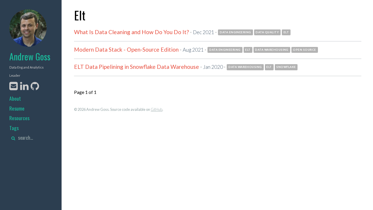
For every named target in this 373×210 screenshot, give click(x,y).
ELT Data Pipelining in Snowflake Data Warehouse (136, 66)
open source (304, 49)
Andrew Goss (29, 56)
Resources (19, 118)
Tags (14, 128)
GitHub (156, 109)
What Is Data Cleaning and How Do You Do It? (131, 32)
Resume (16, 108)
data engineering (235, 32)
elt (286, 32)
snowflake (286, 67)
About (15, 98)
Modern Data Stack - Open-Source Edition (126, 49)
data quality (267, 32)
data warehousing (271, 49)
